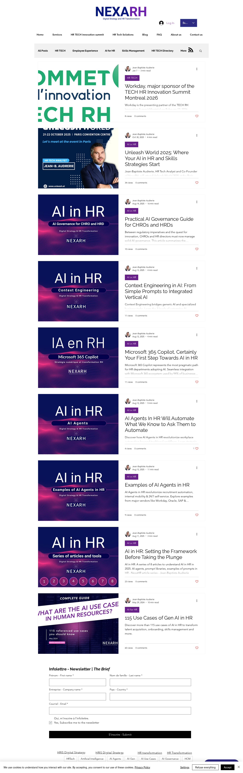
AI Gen (131, 758)
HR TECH (60, 50)
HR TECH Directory (162, 50)
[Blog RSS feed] (190, 50)
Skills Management (133, 50)
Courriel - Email (58, 703)
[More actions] (198, 69)
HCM (187, 758)
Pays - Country (119, 689)
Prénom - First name (61, 675)
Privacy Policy (142, 767)
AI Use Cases (148, 758)
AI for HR (110, 50)
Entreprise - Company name (65, 689)
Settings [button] (184, 767)
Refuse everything (205, 767)
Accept (227, 767)
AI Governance (170, 758)
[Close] (239, 767)
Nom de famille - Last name (126, 675)
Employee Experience (85, 50)
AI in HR (131, 144)
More (183, 50)
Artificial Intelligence (92, 758)
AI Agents (115, 758)
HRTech (70, 758)
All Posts (43, 50)
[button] (200, 51)
